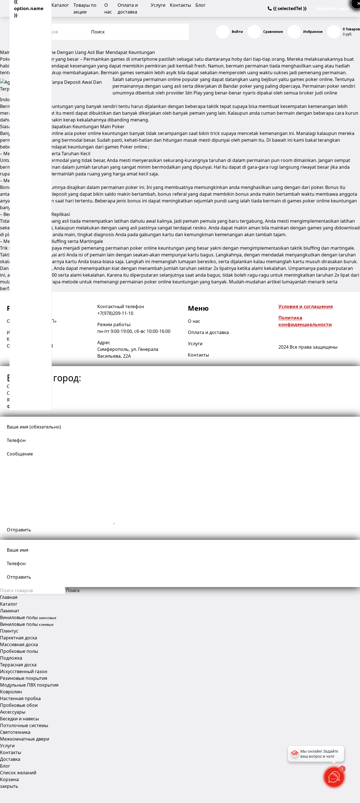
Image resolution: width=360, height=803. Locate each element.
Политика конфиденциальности (305, 321)
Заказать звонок (336, 8)
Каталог (60, 5)
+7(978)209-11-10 (115, 313)
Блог (200, 5)
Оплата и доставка (208, 332)
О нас (194, 321)
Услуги (158, 5)
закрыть (9, 786)
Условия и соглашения (305, 306)
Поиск (98, 32)
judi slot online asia (52, 133)
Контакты (180, 5)
